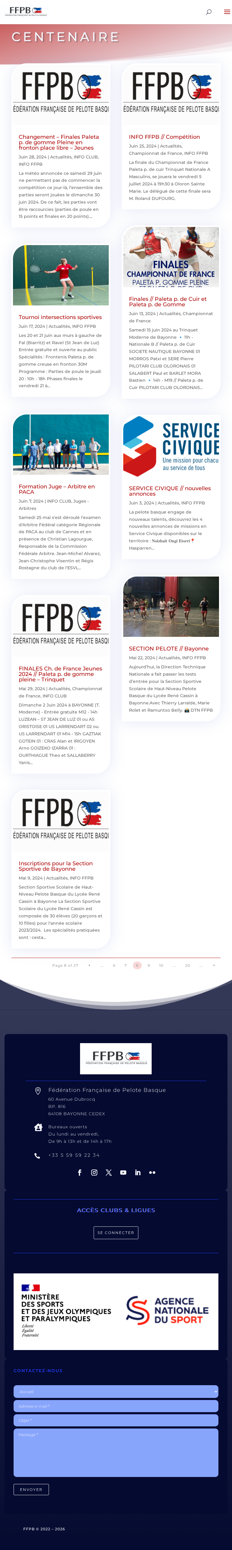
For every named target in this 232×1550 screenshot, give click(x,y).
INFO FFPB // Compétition (164, 137)
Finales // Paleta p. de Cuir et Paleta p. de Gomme (168, 302)
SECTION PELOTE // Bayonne (169, 648)
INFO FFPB (31, 164)
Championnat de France (155, 153)
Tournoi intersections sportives (60, 317)
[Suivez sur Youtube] (123, 1172)
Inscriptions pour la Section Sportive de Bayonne (56, 866)
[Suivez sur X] (109, 1172)
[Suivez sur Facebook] (80, 1172)
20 (187, 965)
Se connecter (116, 1232)
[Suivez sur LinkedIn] (138, 1172)
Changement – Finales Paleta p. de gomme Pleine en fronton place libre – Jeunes (59, 142)
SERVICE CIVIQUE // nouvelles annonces (170, 491)
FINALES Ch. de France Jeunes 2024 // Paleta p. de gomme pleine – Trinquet (60, 674)
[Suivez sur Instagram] (94, 1172)
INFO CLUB (86, 157)
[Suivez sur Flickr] (152, 1172)
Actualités (61, 157)
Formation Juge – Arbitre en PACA (57, 489)
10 (161, 965)
